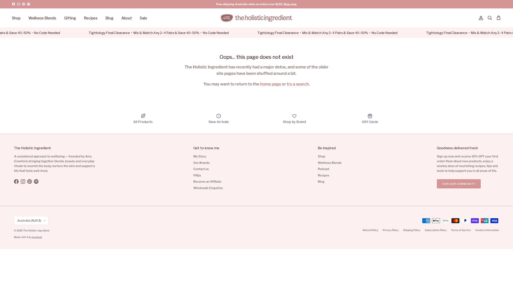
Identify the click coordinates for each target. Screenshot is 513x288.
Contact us (201, 169)
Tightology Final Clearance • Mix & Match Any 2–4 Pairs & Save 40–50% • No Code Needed (155, 33)
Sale (143, 18)
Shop (16, 18)
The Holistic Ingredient (36, 230)
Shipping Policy (411, 230)
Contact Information (487, 230)
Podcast (323, 169)
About (126, 18)
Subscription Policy (435, 230)
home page (271, 83)
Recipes (90, 18)
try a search (298, 83)
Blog (109, 18)
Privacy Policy (391, 230)
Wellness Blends (42, 18)
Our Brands (201, 163)
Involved (37, 237)
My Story (199, 156)
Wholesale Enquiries (208, 188)
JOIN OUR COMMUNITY (459, 183)
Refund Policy (370, 230)
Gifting (70, 18)
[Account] (480, 18)
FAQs (197, 175)
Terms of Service (461, 230)
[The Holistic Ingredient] (256, 18)
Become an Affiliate (207, 181)
